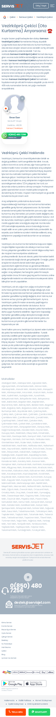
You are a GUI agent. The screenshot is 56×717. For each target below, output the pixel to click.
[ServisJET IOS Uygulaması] (35, 683)
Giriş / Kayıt (41, 5)
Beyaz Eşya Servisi (9, 629)
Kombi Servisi (7, 626)
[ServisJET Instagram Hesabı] (28, 577)
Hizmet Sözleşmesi (43, 700)
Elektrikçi (5, 640)
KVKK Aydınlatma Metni (37, 704)
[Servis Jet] (4, 17)
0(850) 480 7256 (26, 588)
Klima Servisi (6, 622)
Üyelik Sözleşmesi (15, 704)
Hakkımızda (9, 700)
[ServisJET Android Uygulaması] (13, 683)
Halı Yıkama (6, 647)
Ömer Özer (14, 117)
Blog (3, 654)
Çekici (4, 651)
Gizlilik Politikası (24, 700)
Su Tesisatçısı (7, 644)
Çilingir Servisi (7, 637)
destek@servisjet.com (32, 603)
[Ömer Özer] (14, 104)
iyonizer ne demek (9, 658)
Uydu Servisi (6, 633)
